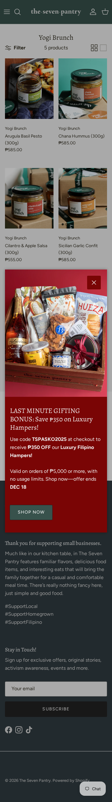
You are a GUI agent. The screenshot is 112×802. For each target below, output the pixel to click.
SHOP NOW (31, 512)
